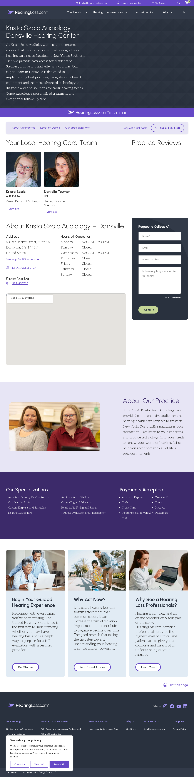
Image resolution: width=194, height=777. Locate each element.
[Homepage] (24, 12)
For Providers (151, 721)
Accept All (59, 764)
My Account (161, 3)
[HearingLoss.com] (29, 705)
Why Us (130, 721)
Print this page (178, 685)
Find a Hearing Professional (93, 3)
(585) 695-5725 (170, 127)
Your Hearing (13, 721)
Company (178, 721)
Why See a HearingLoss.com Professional (61, 729)
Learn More (148, 667)
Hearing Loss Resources (54, 721)
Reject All (39, 764)
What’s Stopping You (51, 734)
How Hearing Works (15, 734)
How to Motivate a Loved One (103, 729)
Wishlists (180, 3)
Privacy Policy (179, 729)
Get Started (25, 667)
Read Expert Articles (92, 667)
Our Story (131, 729)
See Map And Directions (21, 259)
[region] (39, 753)
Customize (19, 764)
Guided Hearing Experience (19, 729)
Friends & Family (98, 721)
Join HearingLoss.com (154, 729)
